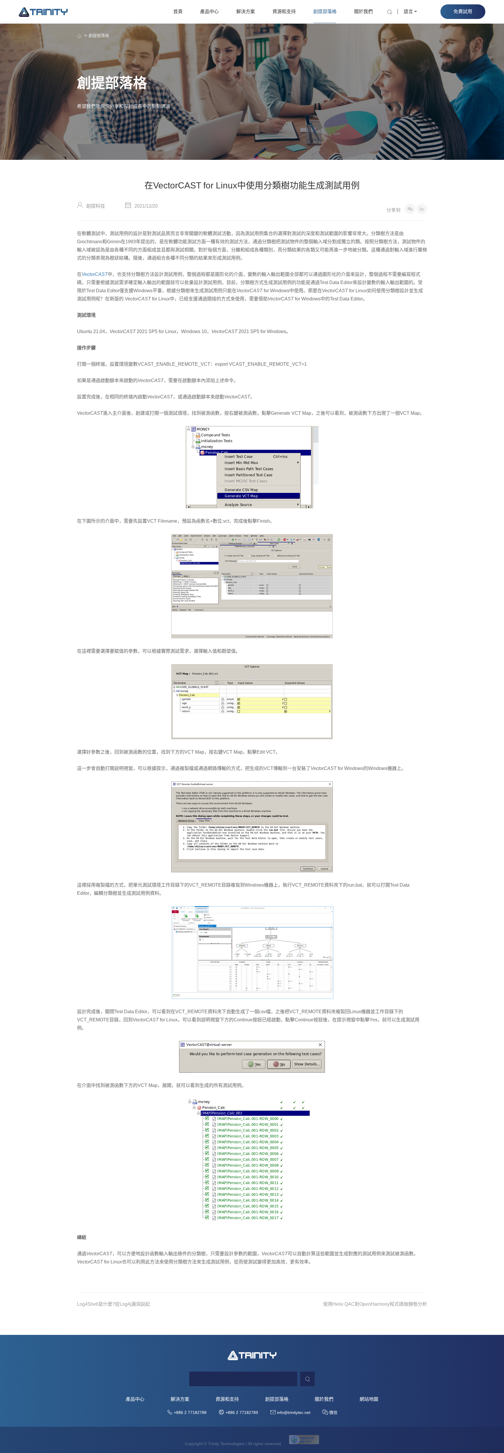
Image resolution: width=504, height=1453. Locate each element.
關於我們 (363, 11)
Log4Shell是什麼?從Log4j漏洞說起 (113, 1304)
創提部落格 (325, 11)
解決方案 (245, 11)
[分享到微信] (410, 209)
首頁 (178, 11)
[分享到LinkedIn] (421, 209)
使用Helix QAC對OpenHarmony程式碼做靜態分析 (375, 1304)
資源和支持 (284, 11)
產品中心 (209, 11)
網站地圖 (369, 1399)
